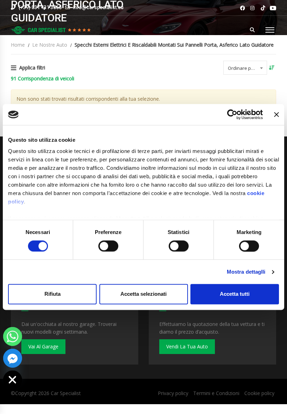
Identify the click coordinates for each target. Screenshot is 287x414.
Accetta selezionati (143, 294)
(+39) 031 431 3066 (40, 7)
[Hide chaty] (12, 379)
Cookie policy (259, 393)
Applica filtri (32, 67)
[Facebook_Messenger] (12, 358)
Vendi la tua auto (187, 346)
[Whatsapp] (12, 336)
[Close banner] (276, 114)
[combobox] (245, 68)
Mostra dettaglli (246, 272)
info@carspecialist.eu (98, 7)
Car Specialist (66, 393)
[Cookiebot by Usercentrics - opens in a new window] (232, 114)
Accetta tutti (235, 294)
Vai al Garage (43, 346)
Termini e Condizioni (216, 393)
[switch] (108, 246)
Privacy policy (173, 393)
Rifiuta (52, 294)
